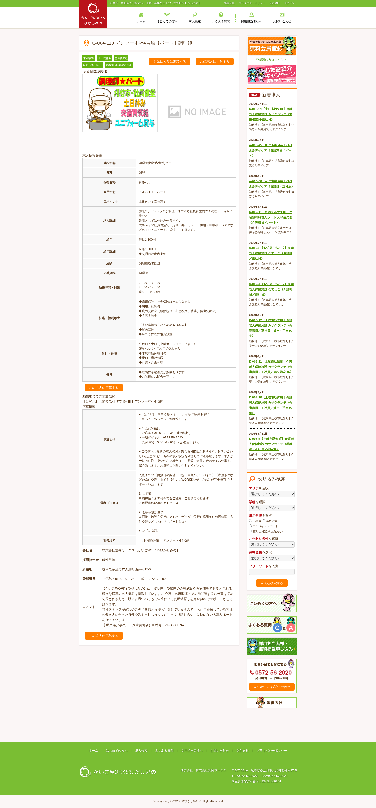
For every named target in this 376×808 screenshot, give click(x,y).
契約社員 (271, 521)
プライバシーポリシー (252, 3)
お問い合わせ (219, 750)
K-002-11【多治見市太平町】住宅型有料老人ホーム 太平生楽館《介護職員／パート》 (270, 217)
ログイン (289, 3)
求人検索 (141, 750)
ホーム (93, 750)
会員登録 (274, 3)
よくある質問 (164, 750)
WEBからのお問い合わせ (271, 687)
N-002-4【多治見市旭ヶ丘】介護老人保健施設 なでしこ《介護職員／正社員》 (271, 289)
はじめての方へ (116, 750)
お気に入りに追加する (169, 61)
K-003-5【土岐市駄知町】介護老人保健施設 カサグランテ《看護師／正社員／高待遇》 (271, 444)
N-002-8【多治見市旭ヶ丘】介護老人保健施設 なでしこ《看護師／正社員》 (271, 253)
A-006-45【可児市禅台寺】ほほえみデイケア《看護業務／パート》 (270, 150)
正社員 (256, 521)
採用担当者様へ (192, 750)
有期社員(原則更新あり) (267, 531)
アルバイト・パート (265, 526)
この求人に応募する (214, 61)
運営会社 (229, 3)
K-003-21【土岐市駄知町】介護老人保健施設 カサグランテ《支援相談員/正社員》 (270, 114)
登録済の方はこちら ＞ (271, 59)
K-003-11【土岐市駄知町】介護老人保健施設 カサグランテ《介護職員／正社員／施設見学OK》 (271, 367)
